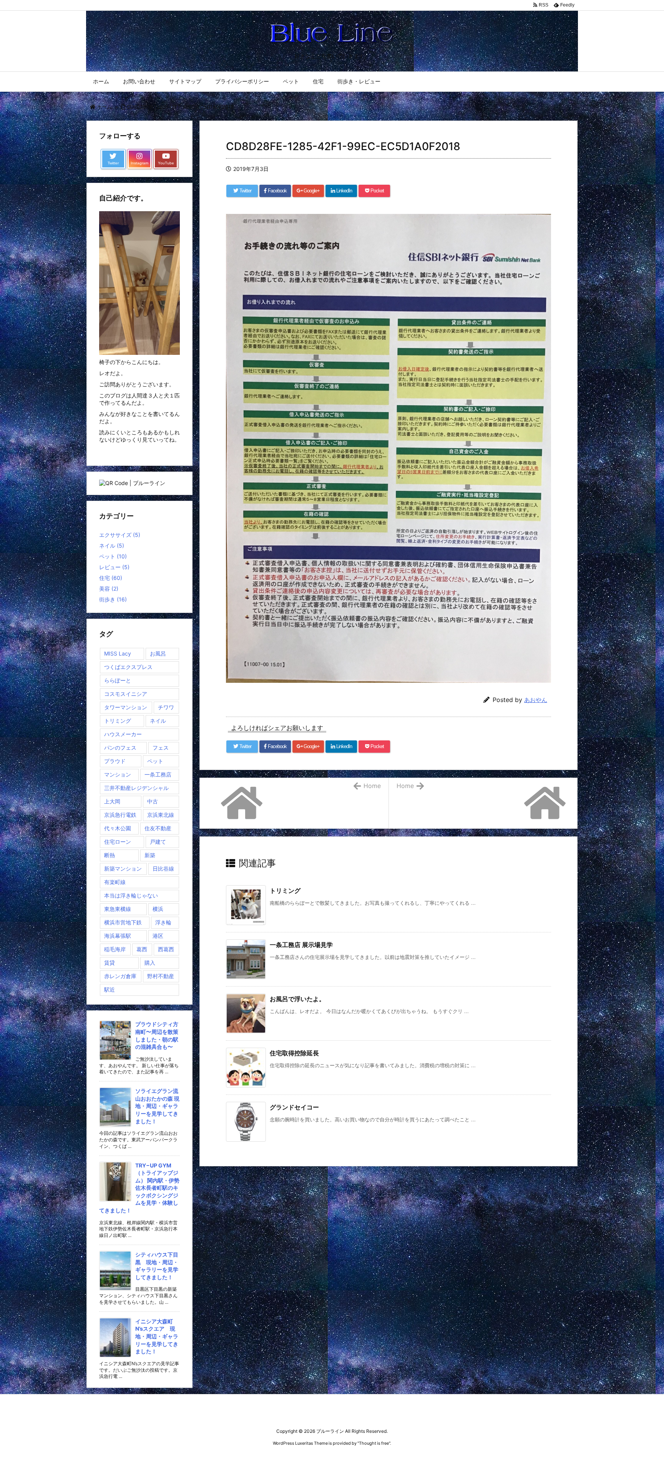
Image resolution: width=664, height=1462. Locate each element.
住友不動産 (157, 828)
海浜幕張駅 (117, 935)
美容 (108, 588)
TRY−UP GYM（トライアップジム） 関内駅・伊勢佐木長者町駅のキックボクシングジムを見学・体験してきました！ (139, 1188)
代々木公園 (117, 828)
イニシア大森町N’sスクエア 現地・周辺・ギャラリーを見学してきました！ (156, 1336)
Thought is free (374, 1443)
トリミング (285, 890)
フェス (161, 747)
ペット (113, 556)
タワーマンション (125, 707)
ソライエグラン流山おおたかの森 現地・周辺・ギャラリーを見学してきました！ (157, 1106)
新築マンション (123, 868)
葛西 (141, 949)
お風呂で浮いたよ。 (297, 999)
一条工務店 (157, 774)
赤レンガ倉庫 (120, 976)
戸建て (158, 841)
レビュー (114, 567)
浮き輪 (163, 922)
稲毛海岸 (115, 949)
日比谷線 (163, 868)
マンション (117, 774)
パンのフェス (120, 747)
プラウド (115, 761)
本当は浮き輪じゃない (131, 895)
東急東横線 (117, 909)
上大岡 (112, 801)
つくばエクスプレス (128, 667)
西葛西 (166, 949)
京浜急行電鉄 (120, 814)
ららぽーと (117, 680)
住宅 (110, 578)
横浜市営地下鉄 (123, 922)
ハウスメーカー (123, 734)
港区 (158, 935)
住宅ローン (117, 841)
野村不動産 (160, 976)
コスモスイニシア (125, 693)
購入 (149, 962)
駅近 (109, 989)
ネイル (111, 545)
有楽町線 (115, 882)
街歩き (113, 599)
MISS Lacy (117, 653)
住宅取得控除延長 (294, 1053)
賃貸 (109, 962)
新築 (149, 855)
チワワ (166, 707)
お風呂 (158, 653)
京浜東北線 (160, 814)
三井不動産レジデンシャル (136, 788)
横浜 (158, 909)
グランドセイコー (294, 1107)
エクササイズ (119, 534)
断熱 (109, 855)
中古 (152, 801)
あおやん (535, 700)
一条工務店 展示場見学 (301, 945)
